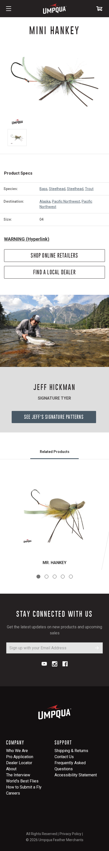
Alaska (45, 201)
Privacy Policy (70, 834)
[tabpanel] (54, 520)
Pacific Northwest (66, 201)
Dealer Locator (19, 762)
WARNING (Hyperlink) (26, 239)
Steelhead (57, 189)
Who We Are (17, 750)
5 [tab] (71, 576)
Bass (43, 189)
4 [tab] (63, 576)
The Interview (18, 775)
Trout (89, 189)
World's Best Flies (22, 781)
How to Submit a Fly (24, 787)
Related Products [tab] (54, 452)
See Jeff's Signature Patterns (54, 417)
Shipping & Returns (71, 750)
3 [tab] (55, 576)
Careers (13, 793)
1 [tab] (38, 576)
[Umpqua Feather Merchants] (54, 8)
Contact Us (64, 756)
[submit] (97, 648)
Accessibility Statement (76, 775)
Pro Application (19, 756)
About (11, 768)
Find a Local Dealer (54, 272)
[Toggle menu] (8, 8)
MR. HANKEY (54, 562)
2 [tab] (46, 576)
